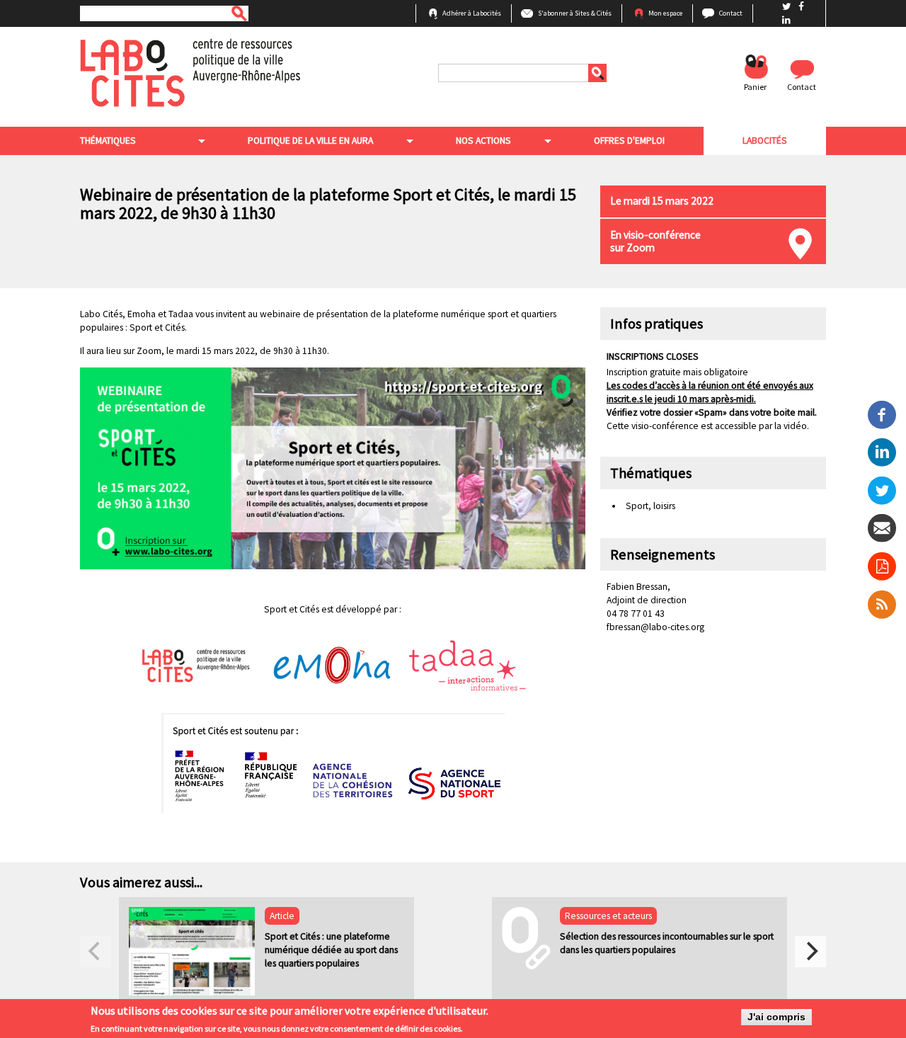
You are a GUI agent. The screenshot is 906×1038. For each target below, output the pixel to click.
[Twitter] (882, 490)
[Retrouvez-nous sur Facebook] (801, 7)
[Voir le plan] (800, 244)
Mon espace (665, 13)
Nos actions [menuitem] (483, 141)
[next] (810, 951)
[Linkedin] (882, 451)
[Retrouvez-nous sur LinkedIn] (786, 20)
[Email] (882, 528)
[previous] (95, 951)
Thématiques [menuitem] (108, 141)
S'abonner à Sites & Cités (575, 13)
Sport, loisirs (650, 506)
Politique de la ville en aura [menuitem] (310, 141)
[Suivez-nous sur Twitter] (787, 7)
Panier (755, 86)
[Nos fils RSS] (882, 604)
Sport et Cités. (158, 327)
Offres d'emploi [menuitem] (629, 141)
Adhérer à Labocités (471, 13)
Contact (730, 13)
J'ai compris (776, 1017)
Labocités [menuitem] (764, 141)
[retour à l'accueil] (190, 72)
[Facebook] (882, 414)
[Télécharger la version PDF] (882, 566)
